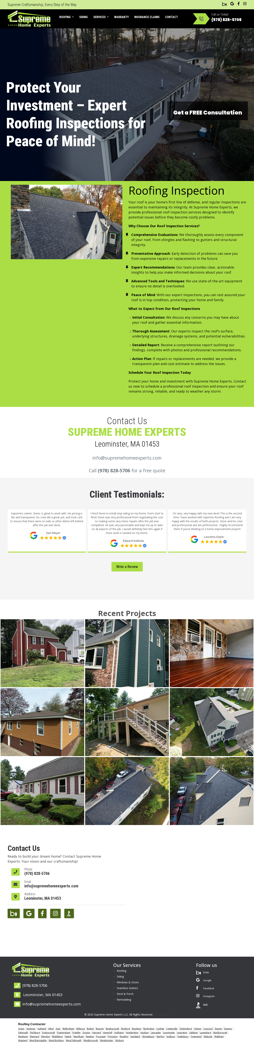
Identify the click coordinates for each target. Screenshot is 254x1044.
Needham (78, 1036)
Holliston (119, 1032)
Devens (228, 1028)
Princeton (113, 1036)
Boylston (136, 1028)
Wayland (22, 1040)
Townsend (196, 1036)
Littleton (193, 1032)
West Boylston (56, 1040)
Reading (124, 1036)
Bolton (90, 1028)
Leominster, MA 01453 (42, 898)
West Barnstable (38, 1040)
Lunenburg (205, 1032)
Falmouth (23, 1032)
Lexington (182, 1032)
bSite (206, 972)
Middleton (57, 1036)
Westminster (106, 1040)
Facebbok (208, 988)
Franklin (76, 1032)
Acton (21, 1028)
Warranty (121, 17)
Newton (90, 1036)
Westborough (90, 1040)
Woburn (119, 1040)
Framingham (63, 1032)
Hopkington (132, 1032)
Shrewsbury (148, 1036)
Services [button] (99, 17)
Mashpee (23, 1036)
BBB (205, 1004)
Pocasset (101, 1036)
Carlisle (160, 1028)
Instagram (209, 996)
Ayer (58, 1028)
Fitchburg (35, 1032)
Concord (208, 1028)
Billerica (80, 1028)
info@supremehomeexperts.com (127, 458)
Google (207, 980)
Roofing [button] (65, 17)
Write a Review (127, 566)
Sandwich (135, 1036)
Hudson (144, 1032)
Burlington (148, 1028)
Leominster (169, 1032)
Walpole (208, 1036)
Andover (31, 1028)
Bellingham (68, 1028)
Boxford (125, 1028)
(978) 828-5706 (226, 20)
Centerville (171, 1028)
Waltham (219, 1036)
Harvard (96, 1032)
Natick (68, 1036)
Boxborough (112, 1028)
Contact (171, 17)
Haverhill (107, 1032)
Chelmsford (185, 1028)
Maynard (34, 1036)
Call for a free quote (127, 470)
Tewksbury (183, 1036)
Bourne (100, 1028)
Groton (86, 1032)
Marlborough (220, 1032)
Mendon (45, 1036)
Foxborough (48, 1032)
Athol (51, 1028)
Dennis (218, 1028)
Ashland (42, 1028)
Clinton (197, 1028)
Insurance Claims (147, 17)
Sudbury (170, 1036)
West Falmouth (73, 1040)
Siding (83, 17)
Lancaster (156, 1032)
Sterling (160, 1036)
